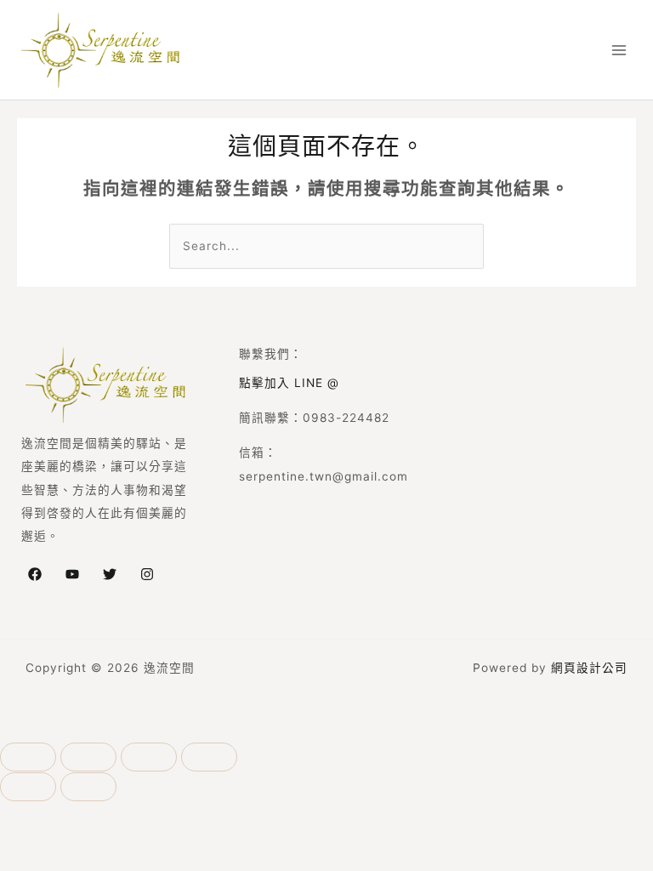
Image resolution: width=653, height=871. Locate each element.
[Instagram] (147, 574)
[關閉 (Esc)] (209, 757)
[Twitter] (109, 574)
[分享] (149, 757)
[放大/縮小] (28, 757)
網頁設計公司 (589, 668)
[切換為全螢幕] (88, 757)
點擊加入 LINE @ (289, 383)
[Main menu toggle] (619, 49)
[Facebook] (34, 574)
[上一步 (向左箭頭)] (28, 786)
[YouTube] (72, 574)
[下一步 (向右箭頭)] (88, 786)
